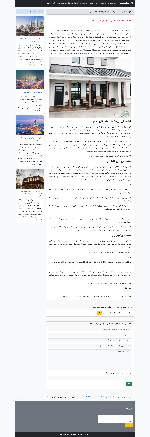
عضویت (128, 424)
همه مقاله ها (112, 3)
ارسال (129, 383)
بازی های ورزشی (100, 3)
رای (99, 313)
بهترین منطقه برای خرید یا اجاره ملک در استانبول (30, 139)
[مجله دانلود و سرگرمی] (126, 3)
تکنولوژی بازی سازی (86, 3)
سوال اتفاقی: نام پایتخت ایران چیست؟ (119, 373)
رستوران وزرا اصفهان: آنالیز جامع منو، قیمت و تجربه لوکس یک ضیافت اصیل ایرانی (31, 193)
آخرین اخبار (51, 3)
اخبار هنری (60, 3)
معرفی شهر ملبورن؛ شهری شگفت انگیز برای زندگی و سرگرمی (31, 40)
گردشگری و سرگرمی (72, 3)
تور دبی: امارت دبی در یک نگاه (33, 92)
